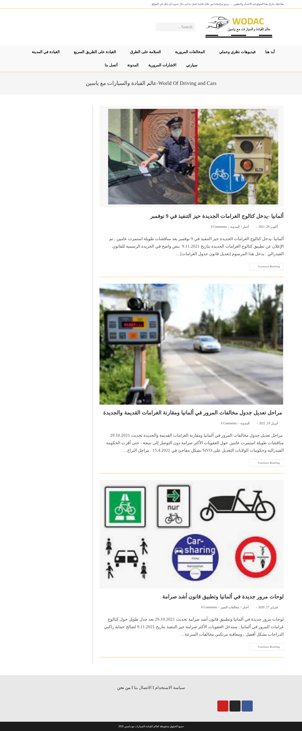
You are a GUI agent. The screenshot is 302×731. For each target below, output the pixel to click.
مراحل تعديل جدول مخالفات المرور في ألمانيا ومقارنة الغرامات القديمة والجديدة (193, 412)
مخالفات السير (230, 607)
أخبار (246, 226)
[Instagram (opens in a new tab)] (28, 27)
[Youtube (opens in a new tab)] (21, 27)
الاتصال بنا (142, 687)
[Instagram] (235, 706)
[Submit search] (160, 27)
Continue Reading (264, 265)
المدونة (235, 226)
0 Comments (219, 226)
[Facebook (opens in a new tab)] (35, 27)
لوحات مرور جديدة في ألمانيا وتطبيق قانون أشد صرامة (223, 596)
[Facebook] (247, 706)
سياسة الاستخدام (170, 687)
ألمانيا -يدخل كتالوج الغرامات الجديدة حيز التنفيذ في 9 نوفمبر (217, 216)
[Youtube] (222, 706)
